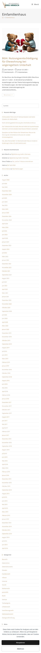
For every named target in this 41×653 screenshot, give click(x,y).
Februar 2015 (6, 515)
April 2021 (5, 289)
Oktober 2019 (6, 340)
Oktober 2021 (6, 271)
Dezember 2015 (6, 479)
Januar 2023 (5, 242)
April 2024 (5, 224)
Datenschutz (6, 563)
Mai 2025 (4, 205)
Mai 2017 (4, 424)
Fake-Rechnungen (17, 169)
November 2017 (7, 406)
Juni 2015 (4, 501)
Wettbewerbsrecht (7, 614)
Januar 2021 (5, 296)
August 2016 (5, 450)
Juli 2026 (4, 183)
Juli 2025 (4, 198)
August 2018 (5, 380)
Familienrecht (9, 72)
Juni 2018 (4, 384)
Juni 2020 (4, 318)
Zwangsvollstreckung (8, 618)
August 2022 (5, 249)
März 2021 (5, 293)
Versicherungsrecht (8, 610)
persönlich (5, 592)
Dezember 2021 (6, 264)
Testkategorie (6, 603)
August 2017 (5, 417)
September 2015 (7, 490)
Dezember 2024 (6, 216)
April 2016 (5, 464)
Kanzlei (4, 585)
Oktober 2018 (6, 373)
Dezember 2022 (6, 245)
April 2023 (5, 238)
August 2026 (5, 180)
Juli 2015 (4, 497)
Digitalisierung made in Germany (20, 154)
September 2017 (7, 413)
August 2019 (5, 348)
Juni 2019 (4, 355)
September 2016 (7, 446)
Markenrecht (6, 588)
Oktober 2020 (6, 307)
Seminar (4, 599)
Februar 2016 (6, 472)
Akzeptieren (20, 643)
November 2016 (7, 442)
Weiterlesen (9, 95)
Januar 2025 (5, 213)
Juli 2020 (4, 315)
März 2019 (5, 359)
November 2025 (7, 194)
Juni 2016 (4, 457)
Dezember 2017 (6, 402)
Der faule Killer (11, 165)
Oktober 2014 (6, 530)
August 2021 (5, 278)
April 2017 (5, 428)
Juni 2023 (4, 234)
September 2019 (7, 344)
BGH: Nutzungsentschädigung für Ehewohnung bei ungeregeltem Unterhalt (20, 62)
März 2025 (5, 209)
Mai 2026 (4, 187)
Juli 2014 (4, 541)
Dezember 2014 (6, 523)
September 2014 (7, 534)
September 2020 (7, 311)
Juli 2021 (4, 282)
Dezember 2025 (6, 191)
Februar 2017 (6, 431)
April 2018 (5, 391)
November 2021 (7, 267)
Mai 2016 (4, 461)
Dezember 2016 (6, 439)
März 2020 (5, 326)
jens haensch (8, 70)
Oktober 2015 (6, 486)
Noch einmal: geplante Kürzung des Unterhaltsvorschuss (19, 123)
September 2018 (7, 377)
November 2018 (7, 369)
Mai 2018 (4, 388)
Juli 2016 (4, 453)
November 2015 (7, 483)
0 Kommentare (22, 72)
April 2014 (5, 548)
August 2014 (5, 537)
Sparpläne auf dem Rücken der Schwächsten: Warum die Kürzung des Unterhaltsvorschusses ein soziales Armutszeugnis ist (18, 135)
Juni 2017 (4, 420)
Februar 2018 (6, 395)
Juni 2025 (4, 202)
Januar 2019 (5, 366)
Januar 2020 (5, 329)
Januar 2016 (5, 475)
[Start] (2, 17)
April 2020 (5, 322)
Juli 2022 (4, 253)
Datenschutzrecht (7, 567)
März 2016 (5, 468)
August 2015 (5, 493)
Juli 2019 (4, 351)
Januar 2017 (5, 435)
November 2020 (7, 304)
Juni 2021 (4, 286)
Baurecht (4, 559)
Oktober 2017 (6, 410)
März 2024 (5, 227)
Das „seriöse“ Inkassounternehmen (22, 161)
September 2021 (7, 275)
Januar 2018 (5, 399)
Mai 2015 (4, 504)
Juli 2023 (4, 231)
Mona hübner (6, 169)
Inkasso (4, 577)
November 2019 (7, 337)
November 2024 (7, 220)
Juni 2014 (4, 545)
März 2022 (5, 256)
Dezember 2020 (6, 300)
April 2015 (5, 508)
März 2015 (5, 512)
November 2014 (7, 526)
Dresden (4, 570)
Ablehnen (20, 649)
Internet (4, 581)
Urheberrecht (6, 607)
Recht (3, 596)
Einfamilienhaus (10, 17)
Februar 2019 (6, 362)
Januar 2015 (5, 519)
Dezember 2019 (6, 333)
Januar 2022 (5, 260)
